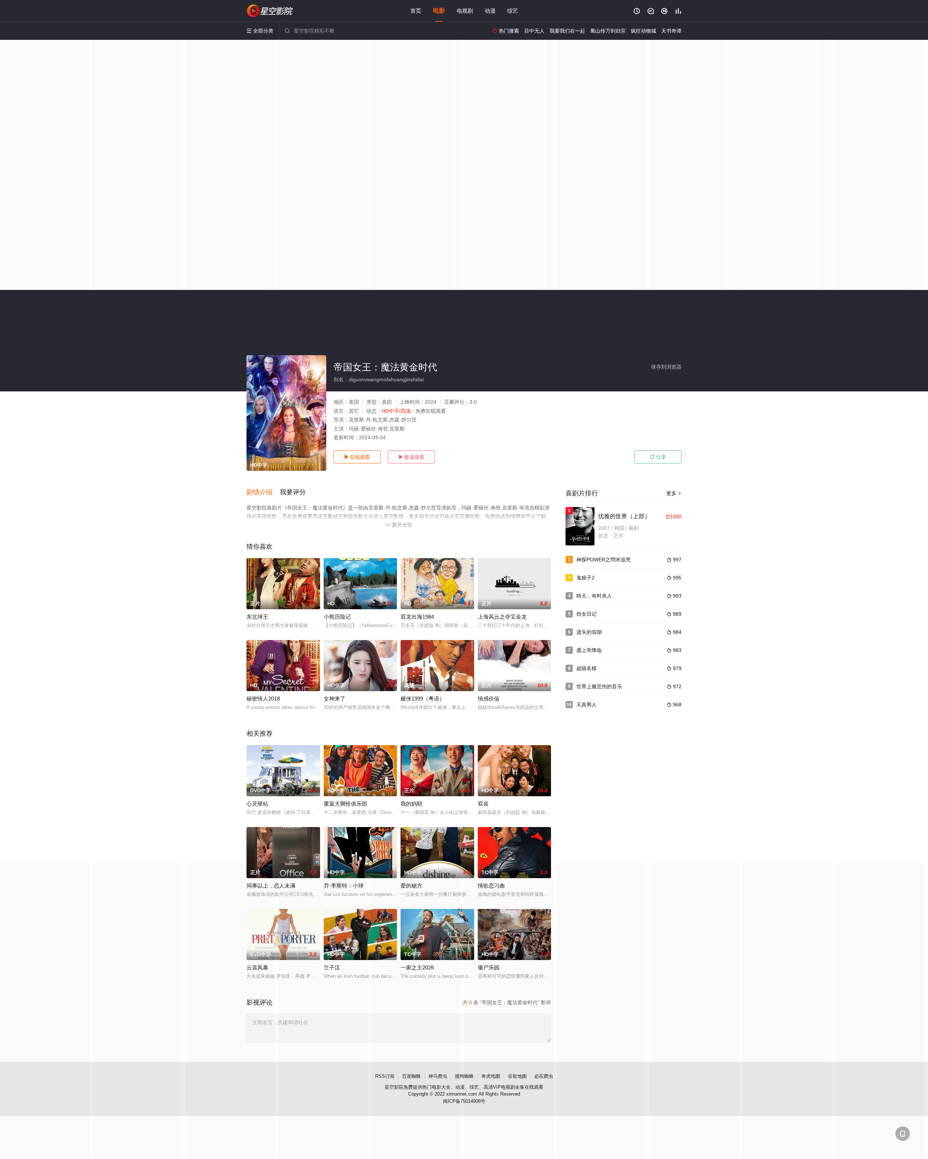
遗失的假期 (589, 632)
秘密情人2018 (263, 698)
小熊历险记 (337, 617)
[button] (263, 492)
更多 (674, 493)
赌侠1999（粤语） (423, 698)
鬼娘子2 (585, 578)
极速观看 (411, 457)
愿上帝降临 (589, 650)
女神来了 (334, 698)
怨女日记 (586, 614)
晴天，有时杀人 (594, 596)
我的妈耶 (411, 804)
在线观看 (357, 457)
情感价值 (489, 698)
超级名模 (586, 668)
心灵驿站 (257, 804)
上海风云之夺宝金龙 (502, 617)
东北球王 (257, 617)
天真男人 (586, 704)
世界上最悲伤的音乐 (599, 686)
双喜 (483, 804)
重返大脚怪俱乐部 (345, 804)
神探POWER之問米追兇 (603, 559)
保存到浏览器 (666, 367)
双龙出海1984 (417, 617)
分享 (658, 457)
